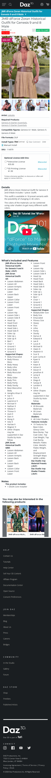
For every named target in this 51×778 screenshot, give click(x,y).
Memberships (9, 615)
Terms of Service (30, 765)
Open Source (9, 591)
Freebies (7, 698)
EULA (12, 768)
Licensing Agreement (12, 765)
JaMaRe (11, 115)
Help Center (8, 567)
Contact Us (8, 556)
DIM (44, 142)
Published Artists (10, 704)
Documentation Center (13, 585)
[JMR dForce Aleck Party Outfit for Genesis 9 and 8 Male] (39, 518)
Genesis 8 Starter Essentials (14, 122)
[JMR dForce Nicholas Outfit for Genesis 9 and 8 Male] (17, 518)
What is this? (42, 162)
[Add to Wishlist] (33, 30)
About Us (7, 627)
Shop (5, 693)
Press (5, 632)
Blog (5, 621)
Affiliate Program (10, 579)
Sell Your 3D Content (12, 573)
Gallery (6, 668)
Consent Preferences (12, 597)
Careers (6, 638)
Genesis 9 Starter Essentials (14, 125)
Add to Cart (42, 30)
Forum (6, 674)
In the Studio (8, 663)
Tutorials (6, 561)
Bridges (6, 644)
